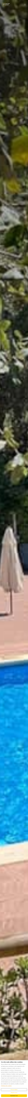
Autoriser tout (14, 1095)
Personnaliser (14, 1089)
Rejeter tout (14, 1092)
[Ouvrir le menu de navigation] (25, 4)
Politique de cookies (6, 1085)
